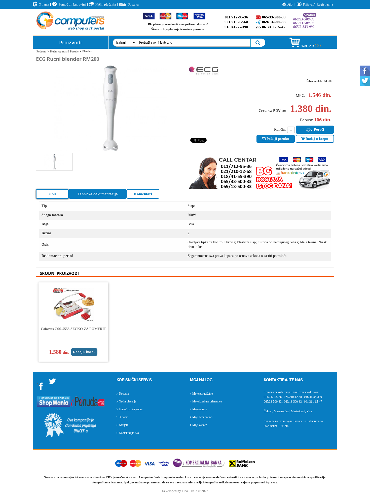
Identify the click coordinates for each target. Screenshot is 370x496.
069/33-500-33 (303, 19)
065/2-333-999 (303, 27)
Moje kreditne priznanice (207, 401)
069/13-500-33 (274, 22)
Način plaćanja (105, 4)
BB (289, 4)
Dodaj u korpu (316, 139)
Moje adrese (199, 409)
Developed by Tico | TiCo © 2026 (185, 491)
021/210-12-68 (236, 22)
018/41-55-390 (236, 27)
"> (361, 68)
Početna (41, 51)
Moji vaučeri (199, 425)
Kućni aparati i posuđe (64, 51)
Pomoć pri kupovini (72, 4)
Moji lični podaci (202, 417)
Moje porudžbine (202, 393)
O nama (44, 4)
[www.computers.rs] (70, 22)
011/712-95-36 (236, 17)
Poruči (318, 129)
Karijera (123, 425)
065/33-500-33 (274, 17)
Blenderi (87, 51)
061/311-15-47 (273, 27)
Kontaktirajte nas (129, 433)
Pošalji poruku (277, 139)
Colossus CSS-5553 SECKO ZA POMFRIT (73, 329)
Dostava (133, 4)
